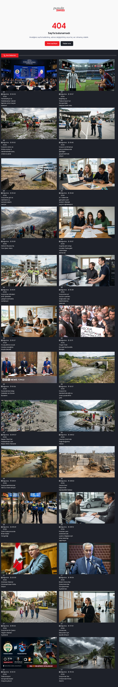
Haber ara (67, 43)
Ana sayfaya (52, 43)
